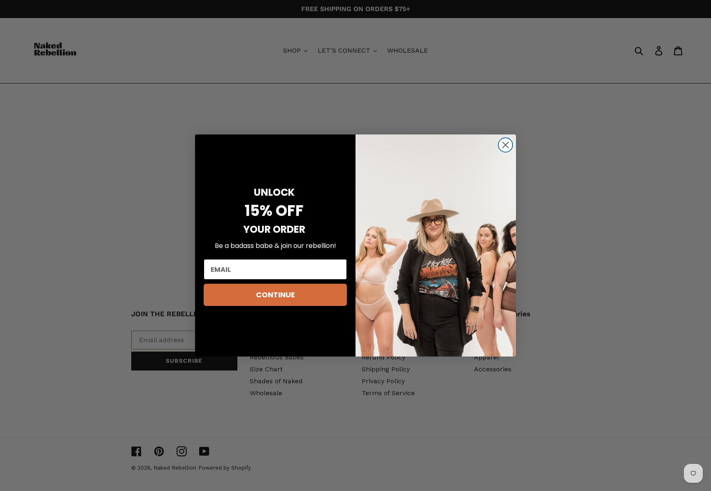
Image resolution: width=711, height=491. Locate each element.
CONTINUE (275, 295)
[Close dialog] (505, 145)
